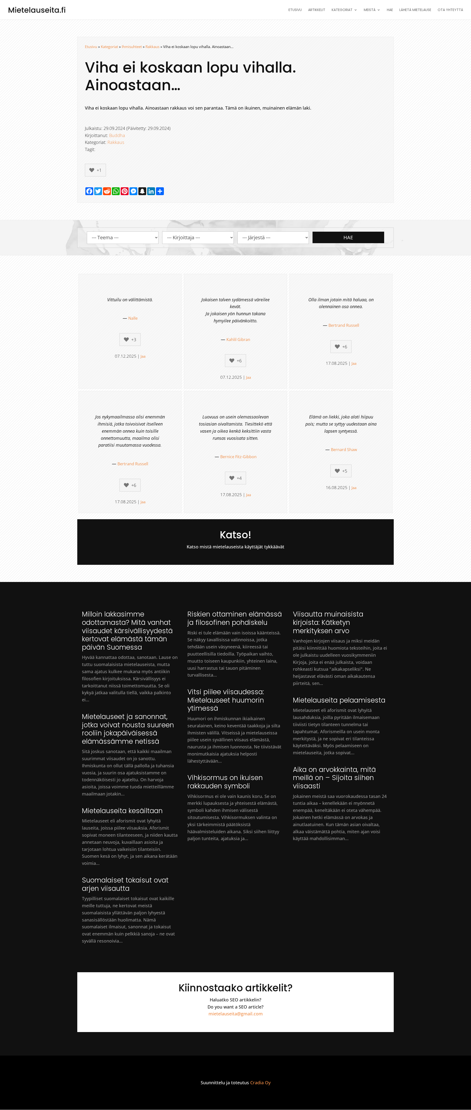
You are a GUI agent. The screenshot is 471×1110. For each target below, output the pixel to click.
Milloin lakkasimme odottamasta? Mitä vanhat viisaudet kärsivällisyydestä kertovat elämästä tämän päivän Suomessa (127, 630)
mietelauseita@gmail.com (236, 1014)
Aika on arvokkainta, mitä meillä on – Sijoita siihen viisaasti (334, 778)
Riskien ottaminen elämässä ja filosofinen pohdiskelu (234, 618)
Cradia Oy (260, 1082)
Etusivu (295, 10)
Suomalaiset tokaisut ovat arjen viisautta (125, 884)
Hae (390, 10)
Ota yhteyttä (450, 10)
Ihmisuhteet (132, 46)
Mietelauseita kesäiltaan (122, 811)
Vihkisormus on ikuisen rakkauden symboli (225, 782)
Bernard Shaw (344, 449)
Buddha (117, 135)
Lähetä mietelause (415, 10)
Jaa (143, 356)
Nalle (133, 318)
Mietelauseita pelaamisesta (339, 700)
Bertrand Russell (343, 325)
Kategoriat (342, 10)
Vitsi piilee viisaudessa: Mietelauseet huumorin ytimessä (225, 700)
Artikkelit (316, 10)
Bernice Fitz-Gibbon (238, 456)
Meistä (370, 10)
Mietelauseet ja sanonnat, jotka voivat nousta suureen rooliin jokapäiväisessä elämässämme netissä (128, 729)
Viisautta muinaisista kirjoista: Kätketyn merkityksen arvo (328, 622)
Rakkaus (152, 46)
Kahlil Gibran (238, 339)
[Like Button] (91, 170)
